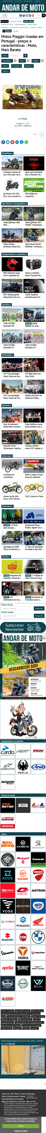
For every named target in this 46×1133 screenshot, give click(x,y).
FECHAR (21, 1126)
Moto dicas (7, 506)
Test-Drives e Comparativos (14, 203)
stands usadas (32, 24)
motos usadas (28, 21)
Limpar (5, 56)
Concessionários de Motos (18, 1016)
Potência (28, 66)
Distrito (5, 71)
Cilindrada (16, 66)
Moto (22, 61)
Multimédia (7, 355)
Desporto (6, 405)
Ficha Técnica (15, 1094)
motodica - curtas (36, 27)
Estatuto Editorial (28, 1094)
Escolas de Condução (31, 1025)
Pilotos (26, 1028)
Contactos (5, 1094)
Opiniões (6, 304)
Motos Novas (37, 1010)
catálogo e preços (16, 21)
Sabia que (6, 456)
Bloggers (17, 1028)
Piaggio (35, 61)
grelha (9, 31)
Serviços (34, 1028)
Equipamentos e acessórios (14, 254)
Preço (5, 66)
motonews (4, 27)
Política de (20, 1131)
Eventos (5, 556)
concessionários (20, 24)
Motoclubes (6, 1028)
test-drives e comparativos (19, 27)
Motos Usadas (7, 1010)
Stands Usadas (38, 1016)
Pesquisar (39, 608)
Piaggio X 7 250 (22, 123)
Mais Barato (7, 61)
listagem (15, 31)
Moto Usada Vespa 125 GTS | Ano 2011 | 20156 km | (22, 1042)
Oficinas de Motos (9, 1019)
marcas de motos (7, 24)
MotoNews (6, 153)
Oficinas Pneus (25, 1019)
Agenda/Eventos (22, 1010)
